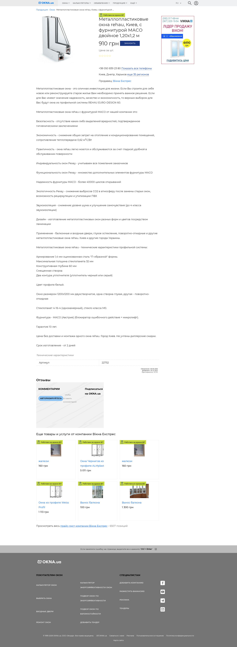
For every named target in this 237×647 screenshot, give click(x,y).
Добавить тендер (89, 622)
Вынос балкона (90, 502)
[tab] (129, 74)
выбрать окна (44, 598)
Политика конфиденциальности (180, 636)
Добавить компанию (131, 583)
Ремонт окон (43, 622)
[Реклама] (177, 40)
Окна (65, 3)
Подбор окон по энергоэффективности (93, 598)
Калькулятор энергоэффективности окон (96, 585)
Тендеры (124, 608)
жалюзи (44, 461)
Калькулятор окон (46, 585)
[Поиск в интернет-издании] (189, 3)
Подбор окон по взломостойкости (90, 611)
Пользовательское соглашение (150, 636)
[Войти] (196, 3)
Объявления (101, 3)
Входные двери (44, 611)
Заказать (129, 43)
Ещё (132, 3)
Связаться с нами (116, 636)
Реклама (124, 600)
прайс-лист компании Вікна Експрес (83, 525)
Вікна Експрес (122, 81)
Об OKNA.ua (101, 636)
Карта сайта (118, 640)
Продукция (119, 3)
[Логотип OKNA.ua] (48, 3)
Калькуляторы (81, 3)
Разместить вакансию (132, 591)
